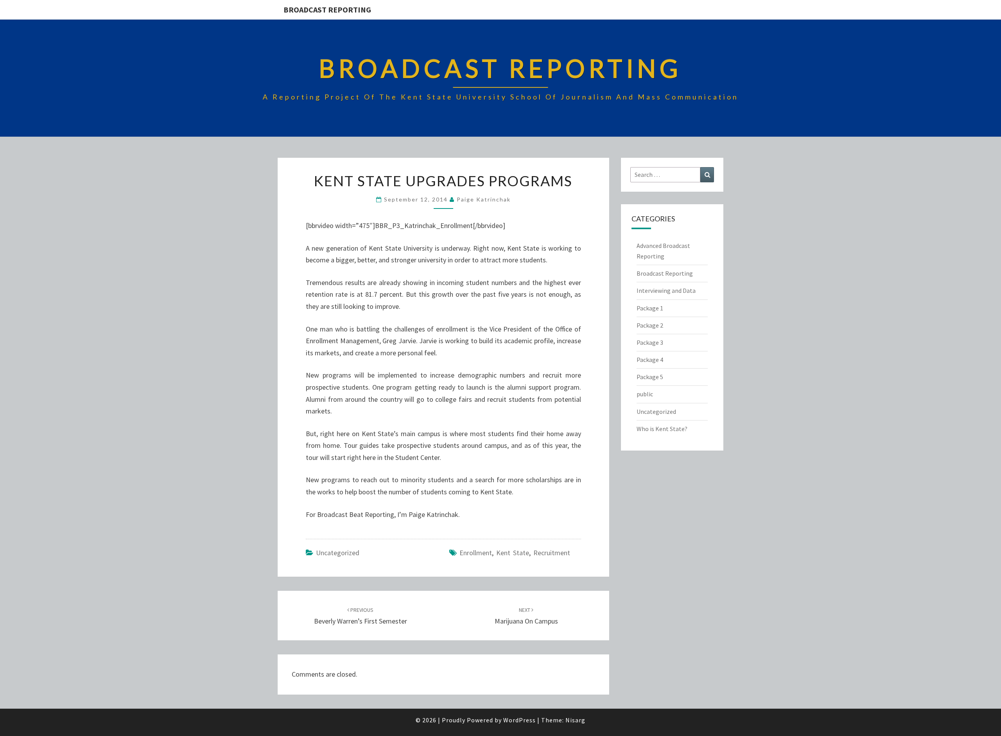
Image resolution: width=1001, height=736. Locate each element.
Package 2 (650, 325)
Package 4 (650, 360)
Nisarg (575, 720)
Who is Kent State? (662, 429)
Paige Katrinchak (484, 199)
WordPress (519, 720)
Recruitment (551, 552)
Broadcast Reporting (327, 9)
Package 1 (650, 308)
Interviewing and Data (666, 290)
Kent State (512, 552)
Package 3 (650, 342)
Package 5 (650, 377)
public (645, 394)
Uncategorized (337, 552)
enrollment (475, 552)
